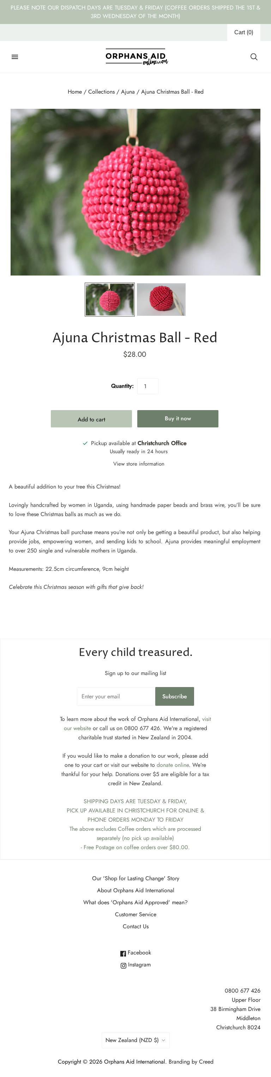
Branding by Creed (191, 1062)
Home (75, 92)
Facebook (138, 952)
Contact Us (136, 926)
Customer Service (135, 914)
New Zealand (132, 1040)
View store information (138, 464)
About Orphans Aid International (135, 890)
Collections (101, 92)
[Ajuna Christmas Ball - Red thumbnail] (110, 299)
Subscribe (174, 696)
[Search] (254, 57)
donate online (173, 765)
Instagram (138, 964)
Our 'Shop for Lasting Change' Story (135, 878)
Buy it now (178, 418)
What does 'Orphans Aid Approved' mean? (135, 902)
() (243, 32)
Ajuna (128, 92)
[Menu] (15, 57)
